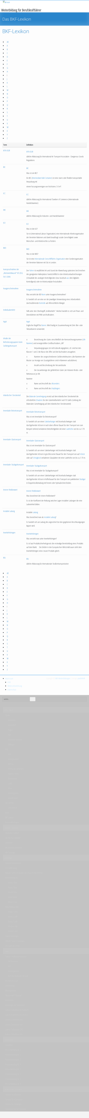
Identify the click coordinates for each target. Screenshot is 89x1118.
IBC (4, 167)
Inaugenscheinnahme (10, 288)
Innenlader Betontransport (12, 410)
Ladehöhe (69, 428)
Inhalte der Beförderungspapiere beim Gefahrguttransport (12, 342)
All (7, 41)
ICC (4, 193)
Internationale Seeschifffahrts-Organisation (50, 258)
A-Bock (82, 454)
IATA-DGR (6, 150)
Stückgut (82, 479)
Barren (43, 325)
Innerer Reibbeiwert (10, 489)
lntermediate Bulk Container (42, 177)
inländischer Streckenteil (12, 395)
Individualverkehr (9, 309)
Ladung (35, 512)
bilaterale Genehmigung (37, 396)
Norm (43, 294)
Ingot (5, 321)
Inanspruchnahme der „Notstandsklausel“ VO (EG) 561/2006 (13, 273)
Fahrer (31, 270)
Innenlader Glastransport (12, 439)
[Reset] (32, 699)
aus (68, 277)
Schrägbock (37, 457)
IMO (4, 247)
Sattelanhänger (50, 421)
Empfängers (56, 388)
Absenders (55, 383)
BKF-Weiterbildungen (62, 678)
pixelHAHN (81, 678)
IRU (4, 557)
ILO (4, 222)
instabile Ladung (50, 517)
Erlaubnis (39, 400)
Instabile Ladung (9, 511)
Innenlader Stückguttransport (13, 464)
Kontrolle (42, 302)
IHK (4, 209)
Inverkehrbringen (9, 532)
